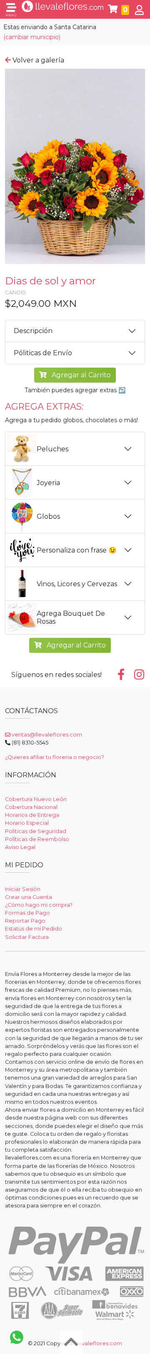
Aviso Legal (20, 847)
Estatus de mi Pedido (33, 929)
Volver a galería (37, 60)
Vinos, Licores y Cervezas (77, 584)
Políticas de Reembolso (37, 839)
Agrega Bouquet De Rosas (71, 617)
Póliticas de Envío (43, 353)
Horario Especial (27, 823)
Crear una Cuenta (28, 897)
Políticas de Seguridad (35, 831)
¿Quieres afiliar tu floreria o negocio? (54, 757)
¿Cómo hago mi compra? (38, 905)
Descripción (33, 331)
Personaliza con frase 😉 (77, 550)
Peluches (52, 449)
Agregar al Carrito (80, 375)
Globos (48, 516)
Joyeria (48, 483)
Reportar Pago (25, 921)
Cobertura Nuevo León (36, 799)
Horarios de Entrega (32, 815)
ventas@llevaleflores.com (46, 735)
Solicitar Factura (27, 937)
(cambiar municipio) (31, 37)
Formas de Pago (27, 913)
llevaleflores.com (98, 1343)
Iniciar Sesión (22, 889)
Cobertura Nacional (31, 807)
